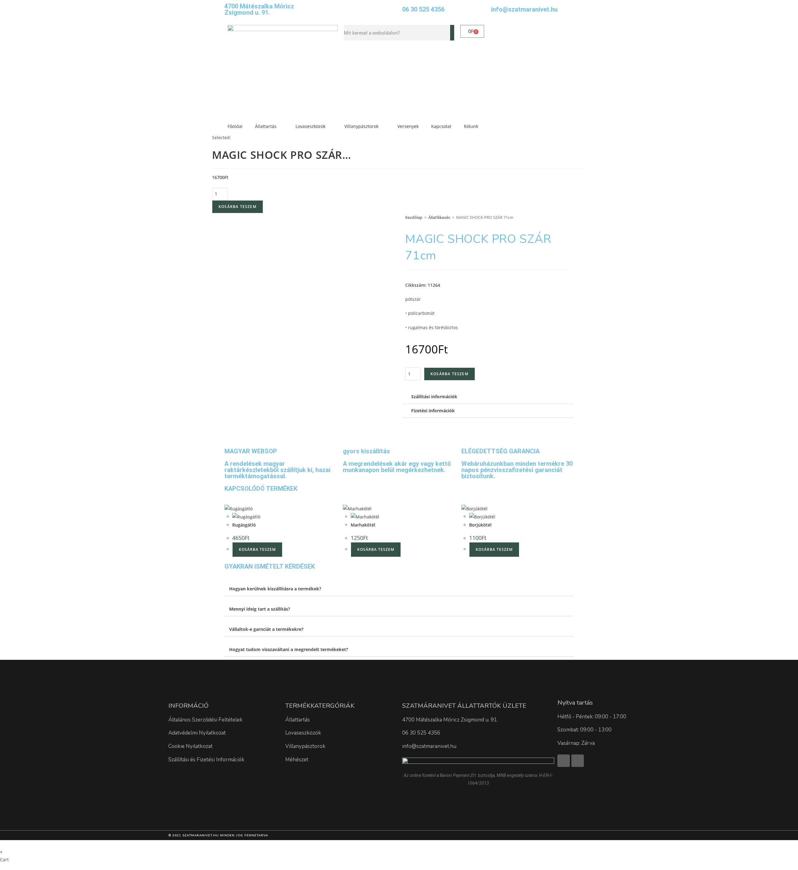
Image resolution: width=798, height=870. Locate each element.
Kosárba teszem (238, 206)
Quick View (268, 508)
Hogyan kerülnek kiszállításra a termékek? (275, 589)
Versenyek (408, 126)
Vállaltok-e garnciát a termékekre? (266, 629)
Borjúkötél (480, 525)
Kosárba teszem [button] (257, 549)
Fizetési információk (433, 411)
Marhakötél (363, 525)
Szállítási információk (434, 397)
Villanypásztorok (361, 126)
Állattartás (265, 126)
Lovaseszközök (310, 126)
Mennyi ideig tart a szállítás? (259, 609)
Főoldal (235, 126)
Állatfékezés (439, 217)
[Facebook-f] (563, 760)
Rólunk (471, 126)
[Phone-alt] (577, 760)
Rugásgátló (244, 525)
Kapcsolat (441, 126)
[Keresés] (452, 32)
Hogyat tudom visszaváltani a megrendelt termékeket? (288, 649)
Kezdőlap (413, 217)
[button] (488, 397)
